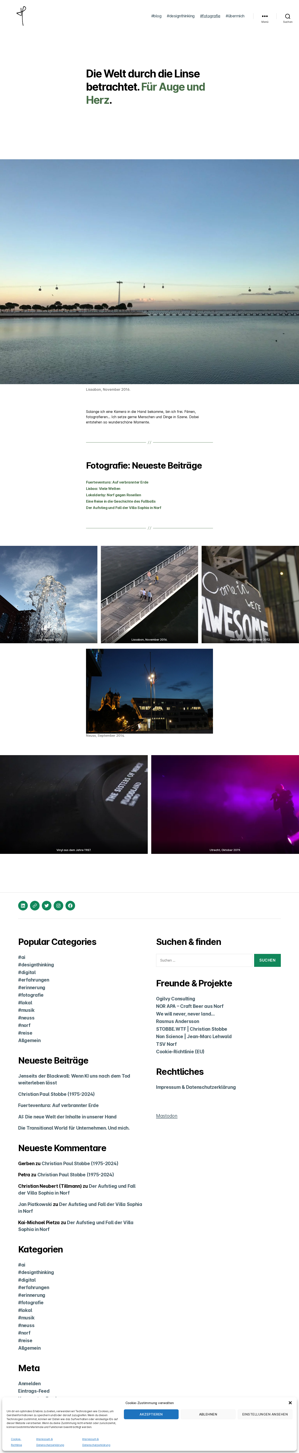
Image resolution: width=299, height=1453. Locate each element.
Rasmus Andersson (177, 1021)
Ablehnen (208, 1414)
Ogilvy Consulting (175, 999)
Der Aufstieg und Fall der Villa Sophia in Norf (123, 507)
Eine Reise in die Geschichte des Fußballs (120, 501)
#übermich (235, 16)
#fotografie (210, 16)
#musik (26, 1010)
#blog (156, 16)
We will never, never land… (185, 1014)
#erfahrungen (33, 980)
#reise (25, 1033)
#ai (21, 957)
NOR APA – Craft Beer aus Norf (189, 1006)
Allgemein (29, 1040)
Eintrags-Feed (34, 1391)
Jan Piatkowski (35, 1204)
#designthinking (181, 16)
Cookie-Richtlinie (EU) (180, 1051)
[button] (290, 1403)
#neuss (26, 1018)
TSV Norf (166, 1044)
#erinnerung (31, 987)
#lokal (25, 1002)
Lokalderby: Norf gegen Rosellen (113, 495)
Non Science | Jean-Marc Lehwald (194, 1036)
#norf (24, 1025)
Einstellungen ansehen (265, 1414)
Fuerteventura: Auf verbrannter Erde (117, 482)
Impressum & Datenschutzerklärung (196, 1087)
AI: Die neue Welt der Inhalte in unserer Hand (67, 1117)
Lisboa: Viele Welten (103, 488)
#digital (27, 972)
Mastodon (167, 1116)
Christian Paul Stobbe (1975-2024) (56, 1094)
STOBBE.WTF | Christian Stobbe (191, 1029)
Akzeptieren (151, 1414)
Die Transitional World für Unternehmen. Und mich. (74, 1128)
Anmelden (29, 1383)
